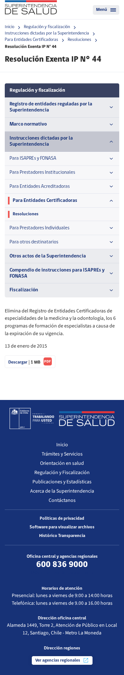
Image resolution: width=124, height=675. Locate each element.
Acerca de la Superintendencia (62, 491)
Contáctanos (62, 500)
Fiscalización (24, 290)
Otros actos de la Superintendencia (48, 256)
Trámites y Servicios (62, 453)
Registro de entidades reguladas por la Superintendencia (51, 107)
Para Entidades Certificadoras (31, 39)
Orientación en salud (62, 463)
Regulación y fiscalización (47, 27)
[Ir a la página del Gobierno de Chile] (32, 418)
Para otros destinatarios (34, 242)
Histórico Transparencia (62, 535)
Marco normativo (28, 124)
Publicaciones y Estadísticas (62, 481)
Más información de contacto (62, 573)
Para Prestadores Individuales (39, 228)
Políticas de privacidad (62, 518)
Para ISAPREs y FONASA (33, 158)
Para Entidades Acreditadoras (40, 186)
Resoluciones (79, 39)
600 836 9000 (62, 565)
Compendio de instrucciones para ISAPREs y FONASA (57, 273)
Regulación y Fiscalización (62, 472)
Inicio (9, 27)
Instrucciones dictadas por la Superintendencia (47, 33)
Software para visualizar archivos (62, 527)
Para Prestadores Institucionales (42, 172)
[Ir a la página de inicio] (31, 7)
